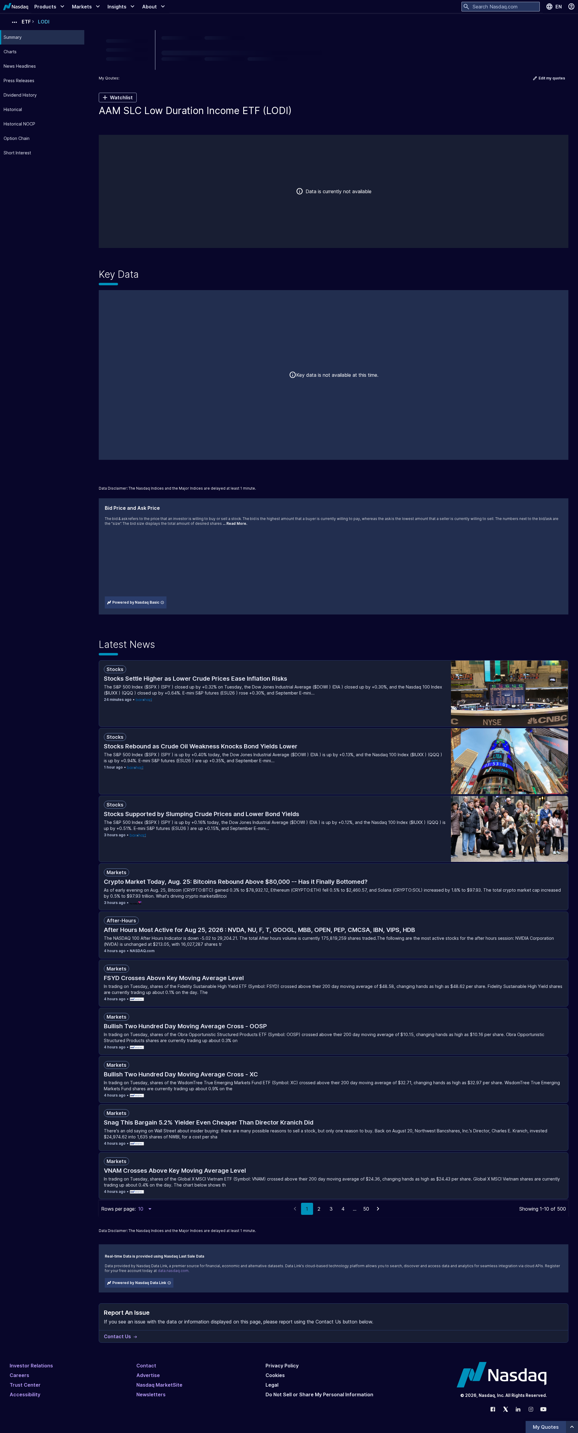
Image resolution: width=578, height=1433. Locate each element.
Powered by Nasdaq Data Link (139, 1282)
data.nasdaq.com (173, 1270)
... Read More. (235, 523)
